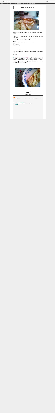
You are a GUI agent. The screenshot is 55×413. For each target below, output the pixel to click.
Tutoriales (22, 3)
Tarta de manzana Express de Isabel (27, 7)
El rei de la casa (17, 96)
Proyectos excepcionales (27, 3)
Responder (16, 99)
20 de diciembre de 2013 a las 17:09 (23, 96)
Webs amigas (33, 3)
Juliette (32, 91)
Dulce (13, 3)
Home (5, 3)
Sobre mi (8, 3)
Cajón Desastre (19, 3)
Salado (11, 3)
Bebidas (15, 3)
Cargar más (27, 117)
